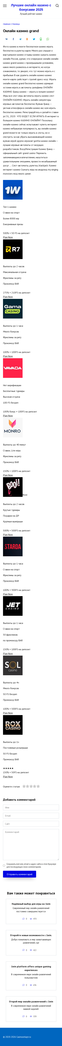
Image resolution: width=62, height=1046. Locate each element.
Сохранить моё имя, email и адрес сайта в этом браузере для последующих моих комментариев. (31, 865)
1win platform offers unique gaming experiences (31, 968)
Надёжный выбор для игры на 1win (31, 903)
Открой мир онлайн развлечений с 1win (31, 1001)
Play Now (8, 237)
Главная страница (11, 24)
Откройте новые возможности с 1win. (31, 935)
